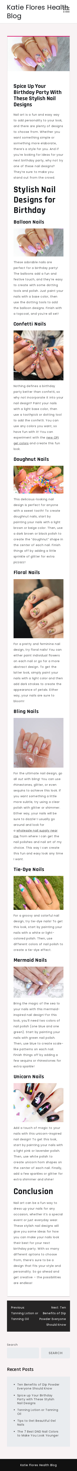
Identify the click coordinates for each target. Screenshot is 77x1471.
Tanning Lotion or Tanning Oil (37, 1412)
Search (12, 1345)
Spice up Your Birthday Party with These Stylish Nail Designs (35, 1399)
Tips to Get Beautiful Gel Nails (36, 1423)
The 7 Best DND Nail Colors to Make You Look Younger (38, 1433)
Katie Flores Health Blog (38, 11)
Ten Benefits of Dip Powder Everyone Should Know (38, 1386)
